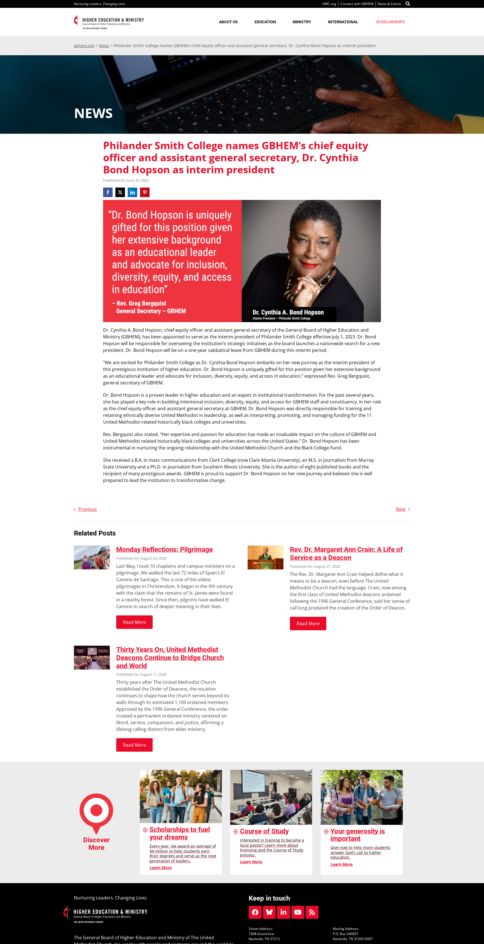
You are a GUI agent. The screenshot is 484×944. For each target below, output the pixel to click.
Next (401, 509)
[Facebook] (108, 192)
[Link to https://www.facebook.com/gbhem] (255, 912)
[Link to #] (408, 3)
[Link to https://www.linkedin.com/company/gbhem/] (283, 912)
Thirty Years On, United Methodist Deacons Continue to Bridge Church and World (170, 658)
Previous (87, 509)
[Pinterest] (145, 192)
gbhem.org (84, 45)
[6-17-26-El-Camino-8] (92, 548)
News (104, 45)
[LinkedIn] (132, 192)
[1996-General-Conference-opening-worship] (92, 648)
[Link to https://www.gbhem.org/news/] (312, 912)
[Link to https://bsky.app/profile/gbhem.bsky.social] (269, 912)
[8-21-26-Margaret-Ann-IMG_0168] (265, 548)
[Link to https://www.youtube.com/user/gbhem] (297, 912)
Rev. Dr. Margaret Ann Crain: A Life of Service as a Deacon (346, 554)
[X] (120, 192)
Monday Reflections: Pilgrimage (164, 549)
